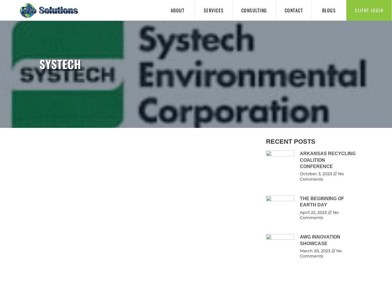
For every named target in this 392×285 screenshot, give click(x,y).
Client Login (369, 10)
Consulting (254, 10)
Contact (294, 10)
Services (214, 10)
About (178, 10)
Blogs (329, 10)
